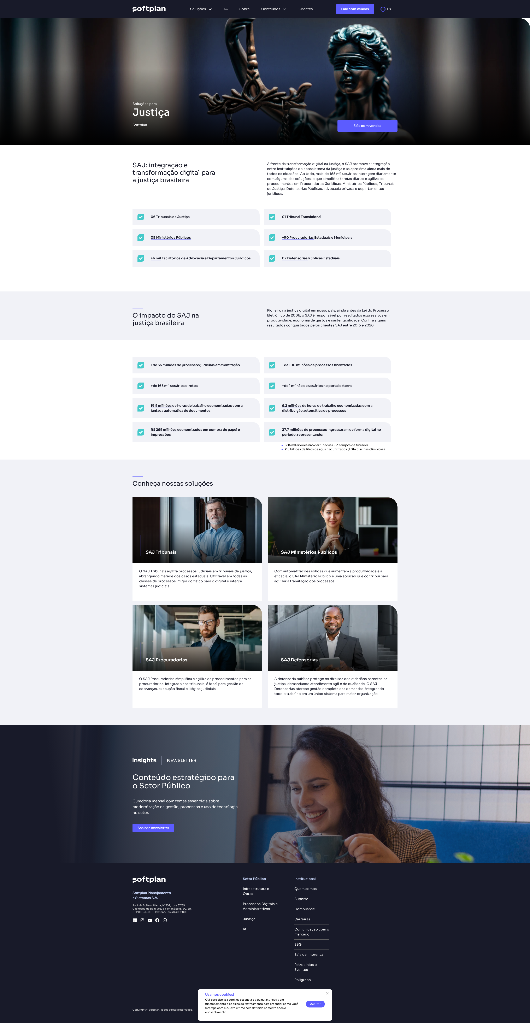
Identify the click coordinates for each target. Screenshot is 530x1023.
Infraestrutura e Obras (256, 891)
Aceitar (315, 1004)
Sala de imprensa (308, 954)
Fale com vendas (355, 9)
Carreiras (302, 919)
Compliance (304, 909)
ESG (297, 944)
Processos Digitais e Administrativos (260, 906)
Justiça (249, 919)
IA (244, 929)
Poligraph (302, 980)
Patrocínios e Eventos (305, 967)
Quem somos (305, 889)
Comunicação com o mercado (311, 931)
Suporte (301, 899)
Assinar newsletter (153, 828)
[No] (327, 993)
